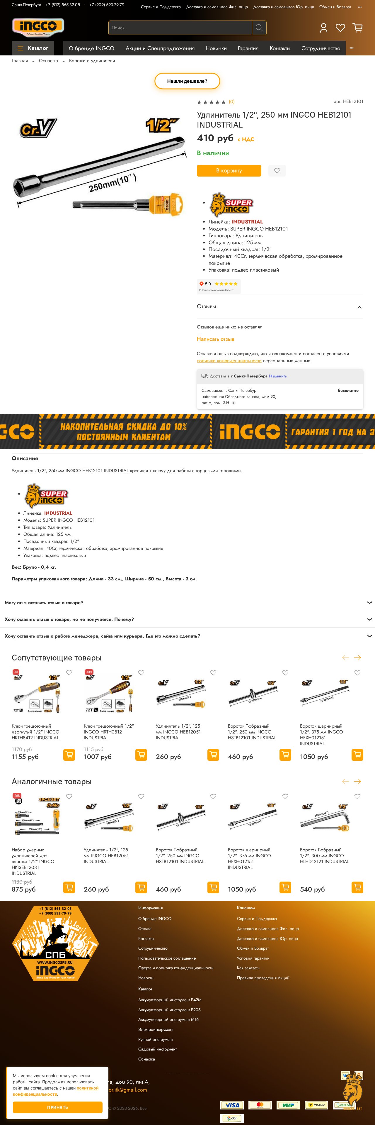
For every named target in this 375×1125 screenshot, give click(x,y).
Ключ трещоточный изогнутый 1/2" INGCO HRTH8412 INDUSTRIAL (35, 732)
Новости (146, 978)
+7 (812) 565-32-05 (62, 5)
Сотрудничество (320, 48)
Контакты (280, 48)
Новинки (216, 48)
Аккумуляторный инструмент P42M (170, 1000)
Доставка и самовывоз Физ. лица (217, 7)
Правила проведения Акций (263, 978)
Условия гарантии (253, 958)
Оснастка (48, 60)
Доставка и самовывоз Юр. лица (283, 7)
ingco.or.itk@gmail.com (121, 1090)
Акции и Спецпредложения (160, 48)
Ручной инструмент (155, 1039)
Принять (57, 1107)
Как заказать (248, 968)
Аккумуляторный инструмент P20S (169, 1010)
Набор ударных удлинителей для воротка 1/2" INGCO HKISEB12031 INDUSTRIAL (33, 861)
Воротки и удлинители (92, 60)
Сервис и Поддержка (161, 7)
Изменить (278, 376)
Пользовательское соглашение (167, 958)
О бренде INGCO (91, 48)
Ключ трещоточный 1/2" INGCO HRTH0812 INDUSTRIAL (109, 732)
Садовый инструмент (157, 1049)
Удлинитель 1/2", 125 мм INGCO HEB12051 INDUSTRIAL (178, 732)
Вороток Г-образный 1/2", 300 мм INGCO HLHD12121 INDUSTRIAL (324, 855)
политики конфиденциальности (229, 360)
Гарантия (248, 48)
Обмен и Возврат (335, 7)
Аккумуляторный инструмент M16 (168, 1019)
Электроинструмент (155, 1029)
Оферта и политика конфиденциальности (176, 968)
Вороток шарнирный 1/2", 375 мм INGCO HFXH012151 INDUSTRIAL (321, 735)
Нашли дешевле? (187, 81)
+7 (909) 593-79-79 (106, 5)
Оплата (144, 928)
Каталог (38, 48)
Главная (20, 60)
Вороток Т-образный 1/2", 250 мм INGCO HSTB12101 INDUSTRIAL (252, 732)
